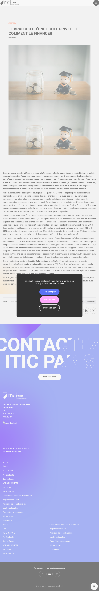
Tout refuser (49, 299)
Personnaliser (49, 308)
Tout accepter (49, 292)
